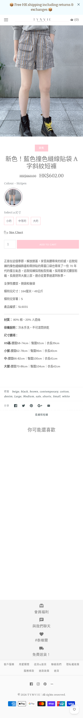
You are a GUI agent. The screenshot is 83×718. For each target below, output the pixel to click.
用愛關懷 (24, 664)
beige (15, 391)
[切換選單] (6, 20)
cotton (64, 391)
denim (8, 396)
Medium (28, 396)
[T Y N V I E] (41, 20)
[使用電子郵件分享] (48, 405)
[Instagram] (38, 683)
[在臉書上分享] (15, 405)
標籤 (6, 391)
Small (56, 396)
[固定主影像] (31, 405)
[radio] (13, 197)
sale (38, 396)
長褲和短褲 (41, 414)
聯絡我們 (56, 664)
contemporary (49, 391)
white (66, 396)
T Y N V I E (33, 694)
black (24, 391)
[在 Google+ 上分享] (40, 405)
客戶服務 (9, 664)
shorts (47, 396)
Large (17, 396)
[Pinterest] (45, 683)
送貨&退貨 (40, 664)
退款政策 (44, 670)
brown (34, 391)
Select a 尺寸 (12, 212)
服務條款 (29, 670)
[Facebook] (31, 683)
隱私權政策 (72, 664)
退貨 (56, 670)
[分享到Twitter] (23, 405)
